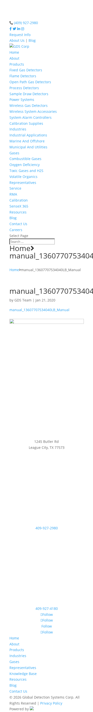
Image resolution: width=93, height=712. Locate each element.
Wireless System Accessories (33, 111)
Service (15, 188)
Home (14, 52)
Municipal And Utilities (28, 147)
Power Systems (21, 99)
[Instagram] (22, 28)
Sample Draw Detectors (28, 93)
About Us (17, 40)
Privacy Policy (51, 703)
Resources (18, 212)
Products (16, 64)
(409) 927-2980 (26, 22)
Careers (15, 229)
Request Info (20, 34)
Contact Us (18, 223)
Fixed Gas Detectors (25, 70)
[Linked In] (18, 28)
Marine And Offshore (27, 141)
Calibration (18, 200)
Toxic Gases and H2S (26, 170)
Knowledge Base (23, 673)
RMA (13, 194)
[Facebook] (10, 28)
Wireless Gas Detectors (28, 105)
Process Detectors (24, 87)
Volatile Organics (23, 176)
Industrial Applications (28, 135)
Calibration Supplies (26, 123)
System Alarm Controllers (30, 117)
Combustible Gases (25, 158)
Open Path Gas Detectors (30, 82)
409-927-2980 (46, 528)
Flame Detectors (22, 76)
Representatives (22, 182)
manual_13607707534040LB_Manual (39, 309)
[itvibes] (32, 709)
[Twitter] (14, 28)
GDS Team (22, 300)
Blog (32, 40)
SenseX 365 (18, 206)
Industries (17, 129)
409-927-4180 (46, 608)
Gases (14, 153)
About (14, 58)
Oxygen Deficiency (24, 164)
